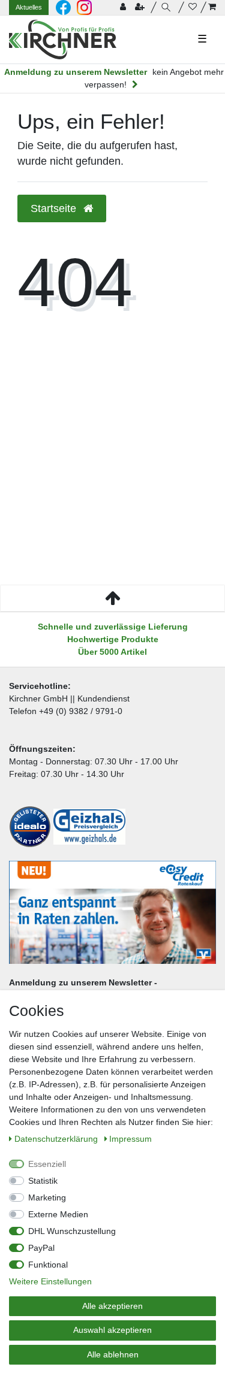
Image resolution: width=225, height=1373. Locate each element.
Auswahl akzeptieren (112, 1330)
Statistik (43, 1181)
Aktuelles (29, 7)
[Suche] (167, 7)
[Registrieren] (141, 7)
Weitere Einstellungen (50, 1281)
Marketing (47, 1197)
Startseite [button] (55, 208)
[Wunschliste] (192, 7)
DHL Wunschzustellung (72, 1231)
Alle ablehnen (113, 1354)
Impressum (130, 1139)
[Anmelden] (124, 7)
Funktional (48, 1264)
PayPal (41, 1248)
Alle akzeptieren (112, 1306)
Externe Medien (58, 1214)
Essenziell (47, 1164)
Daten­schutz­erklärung (57, 1139)
